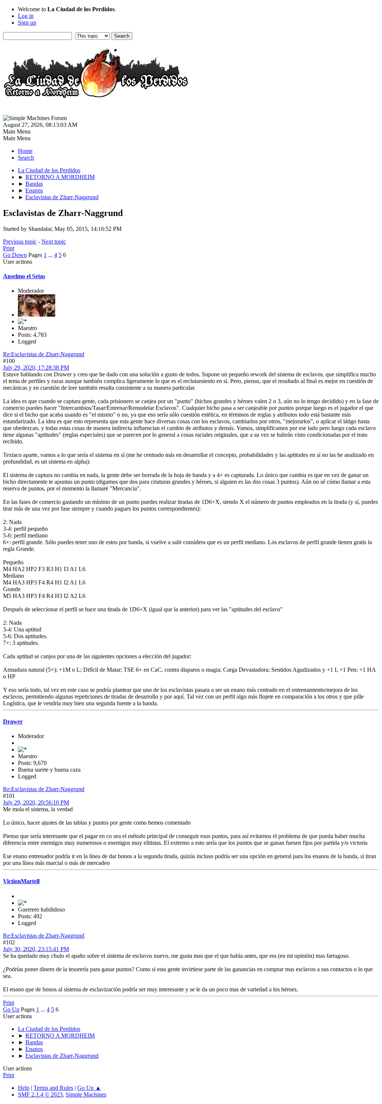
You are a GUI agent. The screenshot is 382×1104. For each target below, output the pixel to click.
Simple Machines (86, 1094)
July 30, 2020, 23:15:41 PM (36, 949)
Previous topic (20, 241)
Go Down (15, 255)
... (51, 255)
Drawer (13, 721)
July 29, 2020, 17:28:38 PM (36, 367)
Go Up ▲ (89, 1088)
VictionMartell (21, 881)
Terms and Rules (53, 1088)
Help (23, 1088)
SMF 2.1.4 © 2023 (40, 1094)
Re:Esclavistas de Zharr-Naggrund (43, 354)
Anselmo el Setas (24, 276)
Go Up (11, 1009)
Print (8, 248)
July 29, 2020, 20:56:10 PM (36, 802)
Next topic (53, 241)
